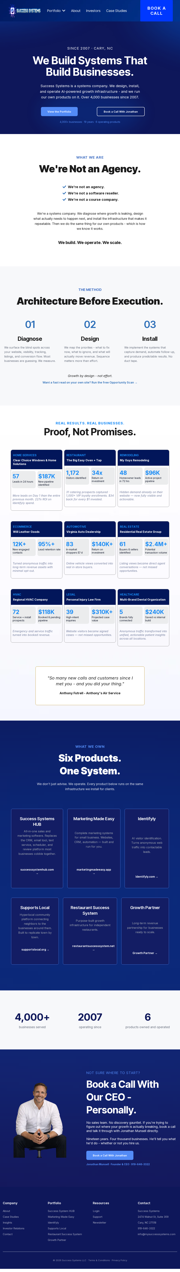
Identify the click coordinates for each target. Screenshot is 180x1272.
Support (97, 1216)
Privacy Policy (119, 1260)
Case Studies (11, 1216)
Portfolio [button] (54, 11)
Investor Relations (13, 1228)
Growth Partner (57, 1240)
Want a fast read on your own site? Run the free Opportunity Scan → (90, 382)
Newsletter (99, 1222)
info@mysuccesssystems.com (156, 1234)
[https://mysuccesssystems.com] (25, 10)
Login (96, 1211)
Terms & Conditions (99, 1260)
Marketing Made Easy (61, 1216)
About (6, 1211)
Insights (7, 1222)
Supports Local (57, 1228)
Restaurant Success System (65, 1234)
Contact (7, 1234)
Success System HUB (61, 1211)
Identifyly (53, 1222)
